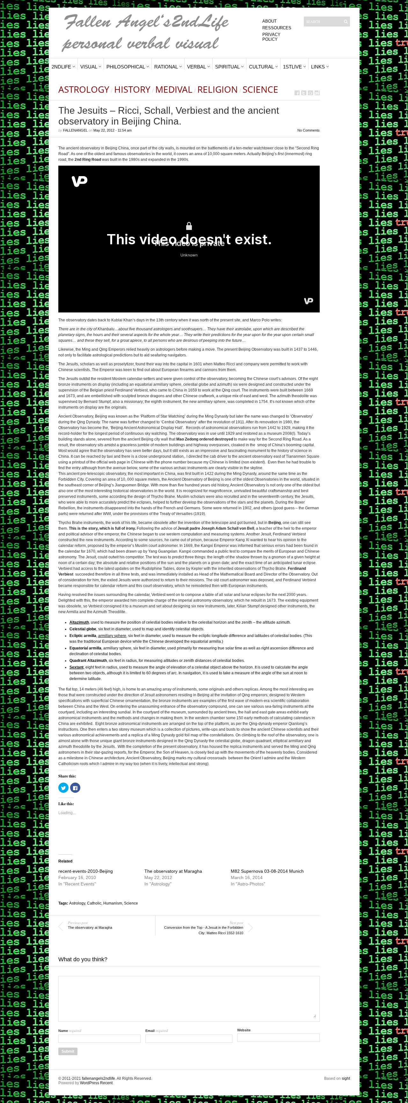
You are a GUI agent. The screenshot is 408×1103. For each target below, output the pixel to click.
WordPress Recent (96, 1083)
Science (260, 89)
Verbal (196, 66)
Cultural (261, 66)
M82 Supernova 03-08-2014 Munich (267, 871)
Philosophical (125, 66)
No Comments (308, 130)
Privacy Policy (271, 37)
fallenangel (75, 130)
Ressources (276, 27)
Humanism (112, 903)
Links (318, 66)
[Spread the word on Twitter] (303, 92)
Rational (166, 66)
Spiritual (227, 66)
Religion (217, 89)
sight (346, 1078)
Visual (88, 66)
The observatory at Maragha (173, 871)
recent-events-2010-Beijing (85, 871)
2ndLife (61, 66)
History (132, 89)
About (269, 21)
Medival (174, 89)
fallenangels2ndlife (98, 1078)
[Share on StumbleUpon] (317, 92)
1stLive (292, 66)
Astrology (83, 89)
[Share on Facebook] (297, 92)
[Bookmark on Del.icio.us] (310, 92)
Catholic (94, 903)
